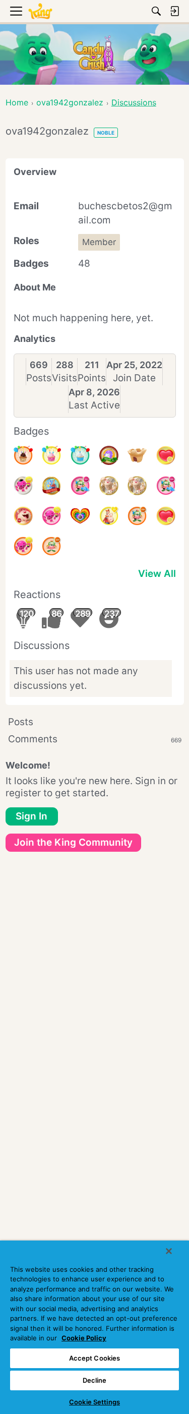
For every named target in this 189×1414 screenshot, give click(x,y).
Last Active (94, 405)
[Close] (169, 1251)
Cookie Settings (94, 1402)
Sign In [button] (31, 816)
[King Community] (40, 11)
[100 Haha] (23, 515)
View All (157, 573)
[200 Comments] (137, 515)
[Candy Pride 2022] (80, 515)
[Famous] (108, 515)
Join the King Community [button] (73, 842)
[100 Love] (165, 515)
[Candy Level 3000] (51, 485)
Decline (95, 1380)
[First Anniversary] (80, 455)
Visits (64, 378)
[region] (94, 1327)
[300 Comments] (165, 485)
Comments (94, 739)
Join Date (134, 378)
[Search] (156, 11)
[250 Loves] (165, 455)
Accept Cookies (94, 1358)
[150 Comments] (51, 546)
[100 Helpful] (23, 485)
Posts (38, 378)
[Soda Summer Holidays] (137, 455)
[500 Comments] (80, 485)
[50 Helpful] (51, 515)
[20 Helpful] (23, 546)
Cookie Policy (83, 1338)
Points (92, 378)
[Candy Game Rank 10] (108, 455)
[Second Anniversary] (51, 455)
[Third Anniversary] (23, 455)
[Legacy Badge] (108, 485)
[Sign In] (174, 11)
